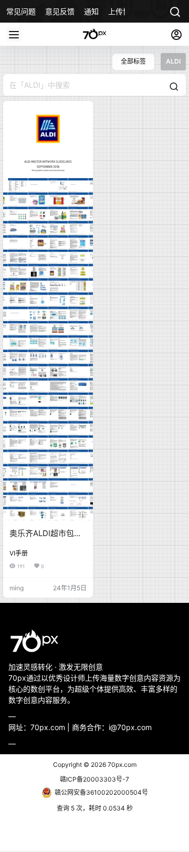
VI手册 (18, 553)
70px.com (121, 764)
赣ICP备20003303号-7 (94, 779)
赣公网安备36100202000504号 (101, 792)
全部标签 (133, 61)
